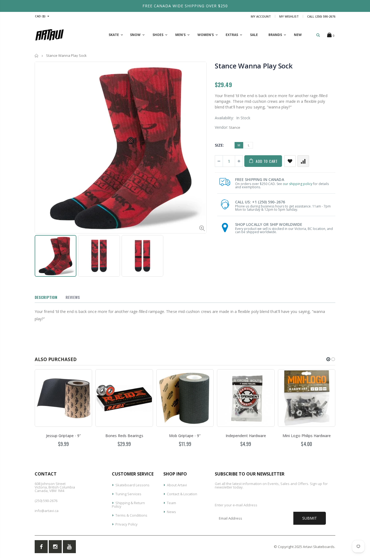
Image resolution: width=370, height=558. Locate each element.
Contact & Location (182, 493)
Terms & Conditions (131, 515)
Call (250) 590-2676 (321, 16)
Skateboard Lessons (132, 485)
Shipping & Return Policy (128, 504)
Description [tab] (46, 297)
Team (171, 502)
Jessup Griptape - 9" (63, 435)
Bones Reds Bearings (124, 435)
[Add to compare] (303, 161)
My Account (261, 16)
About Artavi (177, 485)
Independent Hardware (246, 435)
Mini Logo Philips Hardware (307, 435)
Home (37, 55)
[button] (328, 359)
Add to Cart (267, 161)
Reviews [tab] (73, 297)
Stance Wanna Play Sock (254, 65)
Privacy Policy (126, 524)
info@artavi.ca (47, 510)
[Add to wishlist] (290, 161)
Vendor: (221, 127)
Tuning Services (128, 493)
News (171, 511)
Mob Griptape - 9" (185, 435)
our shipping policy (297, 183)
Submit (309, 518)
